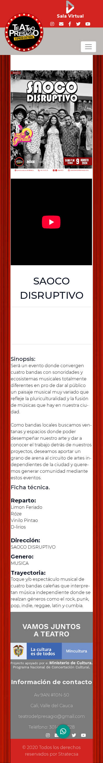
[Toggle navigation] (88, 46)
